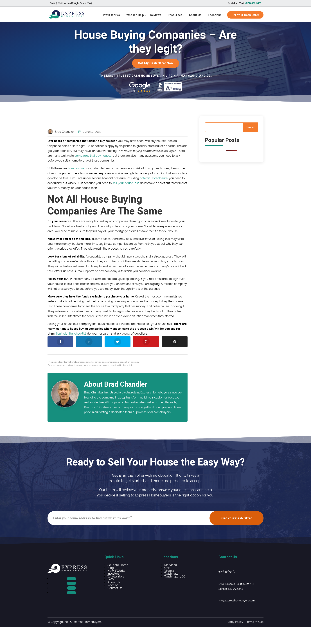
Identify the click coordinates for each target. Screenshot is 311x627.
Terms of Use (254, 622)
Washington (172, 573)
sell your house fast (125, 183)
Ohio (167, 568)
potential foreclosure (154, 178)
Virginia (169, 570)
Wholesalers (115, 576)
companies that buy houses (93, 155)
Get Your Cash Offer (245, 15)
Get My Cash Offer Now (155, 63)
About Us (195, 15)
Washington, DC (174, 576)
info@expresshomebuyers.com (236, 600)
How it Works (111, 15)
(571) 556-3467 (227, 571)
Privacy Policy (234, 622)
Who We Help (135, 15)
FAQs (110, 579)
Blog (110, 568)
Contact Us (114, 588)
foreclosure (76, 168)
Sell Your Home (117, 565)
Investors (113, 573)
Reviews (155, 15)
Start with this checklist (71, 333)
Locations (215, 15)
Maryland (170, 565)
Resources (175, 15)
